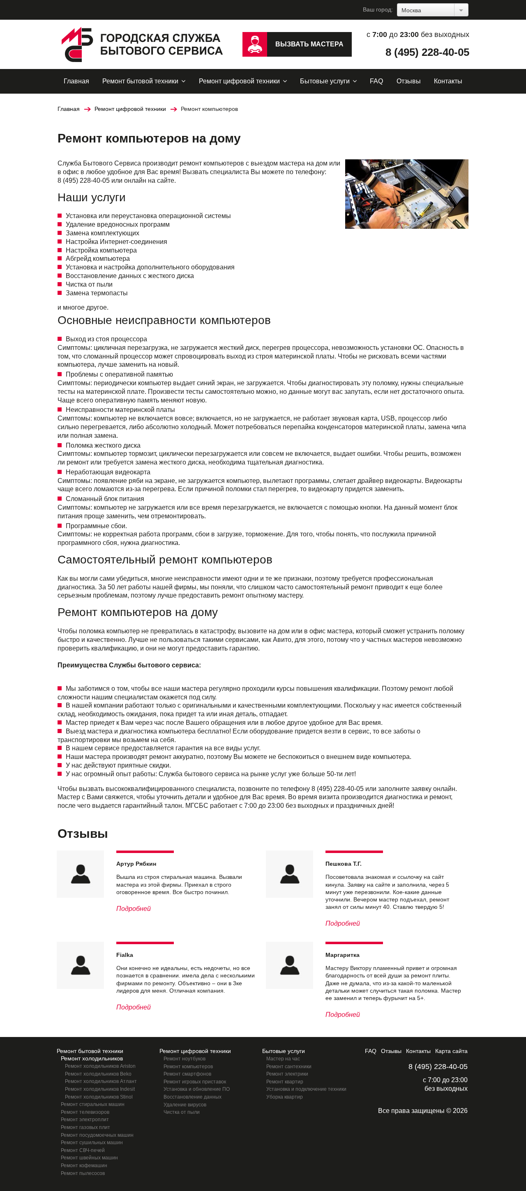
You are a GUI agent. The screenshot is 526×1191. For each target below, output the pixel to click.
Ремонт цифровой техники (239, 81)
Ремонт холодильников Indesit (100, 1089)
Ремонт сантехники (288, 1066)
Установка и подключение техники (306, 1089)
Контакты (448, 81)
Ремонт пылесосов (83, 1173)
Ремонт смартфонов (187, 1074)
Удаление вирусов (185, 1105)
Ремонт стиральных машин (93, 1104)
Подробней (133, 908)
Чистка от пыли (182, 1112)
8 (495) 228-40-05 (427, 52)
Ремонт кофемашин (84, 1165)
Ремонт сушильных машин (92, 1142)
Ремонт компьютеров (188, 1066)
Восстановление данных (192, 1097)
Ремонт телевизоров (85, 1112)
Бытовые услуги (325, 81)
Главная (76, 81)
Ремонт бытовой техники (140, 81)
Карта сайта (451, 1051)
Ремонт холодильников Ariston (100, 1066)
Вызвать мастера (309, 44)
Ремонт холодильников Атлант (101, 1081)
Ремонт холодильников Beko (98, 1074)
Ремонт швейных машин (89, 1158)
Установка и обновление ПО (197, 1089)
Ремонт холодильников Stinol (99, 1097)
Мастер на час (283, 1059)
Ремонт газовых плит (85, 1127)
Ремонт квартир (284, 1082)
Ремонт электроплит (85, 1119)
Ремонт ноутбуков (184, 1059)
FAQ (376, 81)
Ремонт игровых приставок (195, 1082)
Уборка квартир (284, 1097)
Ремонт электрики (287, 1074)
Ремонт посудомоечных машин (97, 1135)
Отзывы (409, 81)
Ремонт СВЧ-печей (83, 1150)
